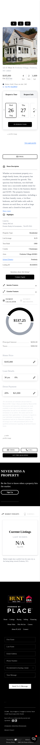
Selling (26, 619)
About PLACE (16, 629)
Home (5, 619)
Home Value (11, 624)
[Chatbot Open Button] (33, 738)
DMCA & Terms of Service (26, 742)
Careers (30, 624)
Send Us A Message (20, 686)
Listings (12, 619)
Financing (33, 619)
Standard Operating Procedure (15, 726)
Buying (19, 619)
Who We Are (21, 624)
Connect (25, 629)
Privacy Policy (9, 730)
